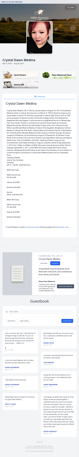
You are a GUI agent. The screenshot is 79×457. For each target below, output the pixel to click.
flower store (64, 227)
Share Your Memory (65, 286)
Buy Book (55, 263)
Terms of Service (45, 448)
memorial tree (32, 227)
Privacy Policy (34, 448)
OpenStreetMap (41, 451)
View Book (43, 263)
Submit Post (67, 321)
